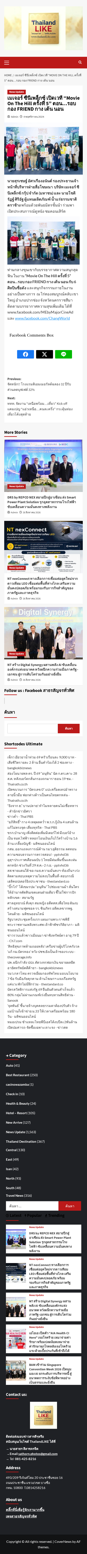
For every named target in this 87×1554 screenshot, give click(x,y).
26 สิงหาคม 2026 (32, 512)
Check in (12, 1094)
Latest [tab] (15, 1215)
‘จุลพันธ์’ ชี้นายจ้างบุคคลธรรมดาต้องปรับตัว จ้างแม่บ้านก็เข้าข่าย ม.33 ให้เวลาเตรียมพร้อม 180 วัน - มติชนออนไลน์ (42, 1011)
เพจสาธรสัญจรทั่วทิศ (21, 1516)
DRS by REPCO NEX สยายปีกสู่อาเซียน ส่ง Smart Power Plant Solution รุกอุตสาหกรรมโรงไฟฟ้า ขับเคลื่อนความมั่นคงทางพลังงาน (41, 502)
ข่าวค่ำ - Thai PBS (20, 816)
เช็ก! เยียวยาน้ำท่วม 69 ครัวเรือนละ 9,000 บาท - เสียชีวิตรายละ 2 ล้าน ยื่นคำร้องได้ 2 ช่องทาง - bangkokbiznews (41, 762)
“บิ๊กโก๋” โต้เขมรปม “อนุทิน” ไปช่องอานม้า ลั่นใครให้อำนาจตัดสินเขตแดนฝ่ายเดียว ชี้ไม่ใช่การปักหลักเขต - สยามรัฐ (43, 892)
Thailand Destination (21, 1141)
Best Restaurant (17, 1075)
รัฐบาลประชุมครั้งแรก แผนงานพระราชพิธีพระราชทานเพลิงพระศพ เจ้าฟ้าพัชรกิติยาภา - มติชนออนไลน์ (43, 924)
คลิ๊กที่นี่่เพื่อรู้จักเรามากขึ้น (25, 1510)
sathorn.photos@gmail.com (38, 1454)
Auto (9, 1065)
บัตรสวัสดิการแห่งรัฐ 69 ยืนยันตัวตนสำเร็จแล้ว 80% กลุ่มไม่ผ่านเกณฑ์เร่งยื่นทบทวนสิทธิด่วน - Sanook (41, 994)
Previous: (39, 384)
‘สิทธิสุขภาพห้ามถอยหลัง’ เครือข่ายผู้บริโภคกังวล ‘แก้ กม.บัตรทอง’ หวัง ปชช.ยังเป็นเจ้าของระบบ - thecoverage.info (43, 951)
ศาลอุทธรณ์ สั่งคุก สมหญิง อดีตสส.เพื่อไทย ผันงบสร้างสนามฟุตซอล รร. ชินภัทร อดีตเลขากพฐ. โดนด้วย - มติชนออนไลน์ (42, 908)
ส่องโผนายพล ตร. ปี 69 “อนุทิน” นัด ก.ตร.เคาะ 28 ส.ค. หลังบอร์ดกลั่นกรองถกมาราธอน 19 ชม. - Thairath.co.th (42, 778)
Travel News (14, 1195)
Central (11, 1150)
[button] (8, 62)
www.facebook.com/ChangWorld (42, 318)
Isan (9, 1169)
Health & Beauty (18, 1103)
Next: (40, 406)
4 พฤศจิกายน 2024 (33, 116)
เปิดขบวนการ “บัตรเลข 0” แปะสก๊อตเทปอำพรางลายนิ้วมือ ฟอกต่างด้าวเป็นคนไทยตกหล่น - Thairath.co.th (42, 794)
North (10, 1178)
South (10, 1188)
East (9, 1159)
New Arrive (14, 1122)
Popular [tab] (34, 1215)
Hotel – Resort (16, 1113)
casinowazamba (17, 1084)
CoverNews (63, 1541)
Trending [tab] (56, 1215)
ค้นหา (9, 712)
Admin (14, 116)
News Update (16, 92)
